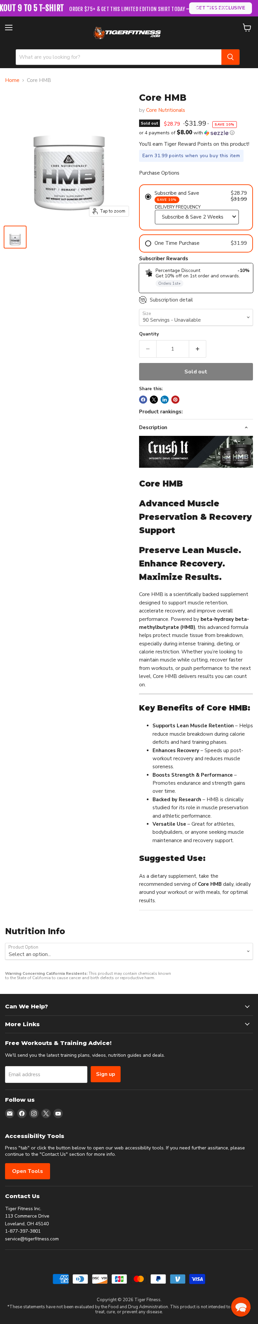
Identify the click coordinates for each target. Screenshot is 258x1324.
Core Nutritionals (165, 110)
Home (12, 80)
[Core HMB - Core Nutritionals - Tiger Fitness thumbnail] (15, 237)
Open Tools (27, 1171)
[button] (196, 133)
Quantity (149, 334)
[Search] (230, 57)
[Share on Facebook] (143, 400)
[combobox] (118, 57)
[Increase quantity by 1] (197, 349)
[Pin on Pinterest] (175, 400)
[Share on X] (154, 400)
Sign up (105, 1074)
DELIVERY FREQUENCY (178, 207)
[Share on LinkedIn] (165, 400)
